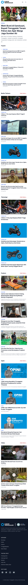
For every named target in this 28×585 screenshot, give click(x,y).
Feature (3, 544)
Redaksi (3, 560)
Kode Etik (3, 562)
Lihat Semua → (23, 93)
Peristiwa (3, 540)
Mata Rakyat (4, 548)
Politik (2, 542)
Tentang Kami (4, 555)
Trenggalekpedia (5, 546)
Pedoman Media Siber (6, 564)
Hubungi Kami (4, 558)
